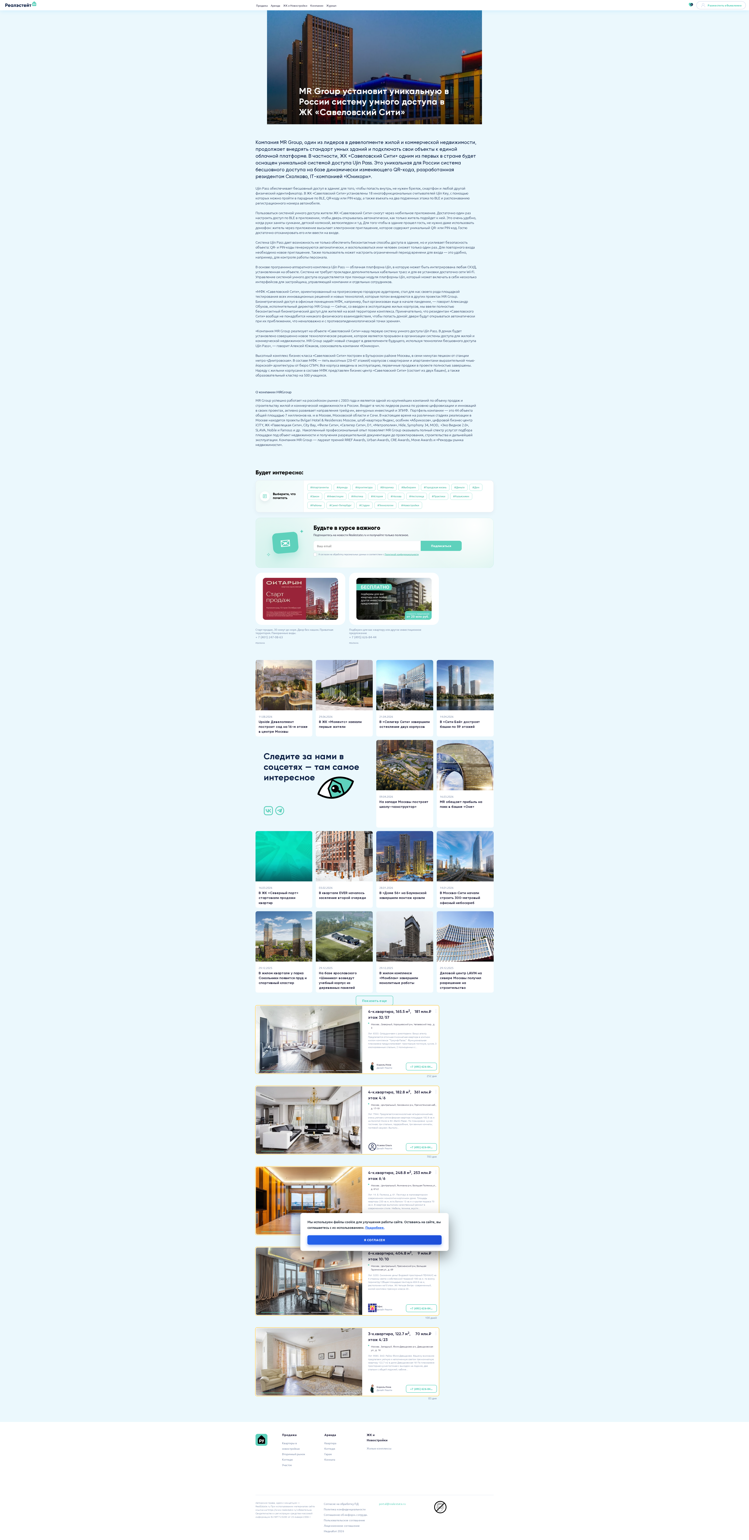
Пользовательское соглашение (344, 1520)
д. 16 (378, 1350)
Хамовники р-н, (405, 1104)
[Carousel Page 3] (322, 1070)
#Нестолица (416, 496)
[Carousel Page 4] (347, 1070)
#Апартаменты (319, 487)
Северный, (387, 1024)
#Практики (438, 496)
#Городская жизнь (435, 487)
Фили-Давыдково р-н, (405, 1346)
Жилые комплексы (379, 1448)
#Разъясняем (461, 496)
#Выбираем (408, 487)
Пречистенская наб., (425, 1104)
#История (377, 496)
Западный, (386, 1346)
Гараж (328, 1454)
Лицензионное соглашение (342, 1525)
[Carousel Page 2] (297, 1070)
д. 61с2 (375, 1188)
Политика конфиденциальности (345, 1509)
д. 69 (390, 1269)
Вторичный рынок (293, 1454)
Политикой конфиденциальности (402, 554)
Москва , (375, 1024)
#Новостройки (410, 505)
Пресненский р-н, (406, 1265)
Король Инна (384, 1064)
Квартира (330, 1443)
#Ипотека (357, 496)
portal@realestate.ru (392, 1503)
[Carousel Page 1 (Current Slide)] (272, 1070)
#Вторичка (387, 487)
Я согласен (374, 1240)
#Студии (364, 505)
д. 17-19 (375, 1108)
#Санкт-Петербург (340, 505)
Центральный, (388, 1104)
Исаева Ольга (384, 1145)
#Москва (396, 496)
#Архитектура (364, 487)
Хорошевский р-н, (403, 1024)
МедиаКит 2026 (334, 1531)
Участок (287, 1465)
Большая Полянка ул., (424, 1185)
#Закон (314, 496)
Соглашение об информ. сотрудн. (346, 1514)
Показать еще (374, 1000)
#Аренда (342, 487)
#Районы (316, 505)
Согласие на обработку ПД (341, 1503)
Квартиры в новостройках (291, 1445)
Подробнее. (374, 1228)
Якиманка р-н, (404, 1185)
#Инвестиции (335, 496)
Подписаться (441, 546)
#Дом (475, 487)
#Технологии (385, 505)
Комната (329, 1459)
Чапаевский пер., (423, 1024)
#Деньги (459, 487)
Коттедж (287, 1459)
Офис (380, 1306)
